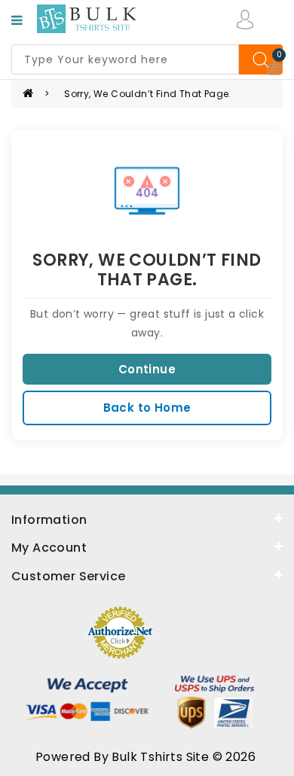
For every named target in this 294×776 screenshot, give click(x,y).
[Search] (261, 59)
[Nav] (17, 20)
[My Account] (245, 18)
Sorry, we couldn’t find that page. (147, 93)
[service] (147, 575)
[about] (147, 546)
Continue (147, 369)
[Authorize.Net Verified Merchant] (120, 631)
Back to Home (147, 407)
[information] (147, 518)
